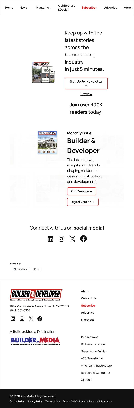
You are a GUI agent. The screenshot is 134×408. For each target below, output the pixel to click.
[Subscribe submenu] (97, 7)
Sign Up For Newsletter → (86, 83)
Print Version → (82, 191)
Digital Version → (83, 202)
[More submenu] (132, 7)
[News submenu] (28, 7)
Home (9, 7)
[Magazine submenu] (50, 7)
